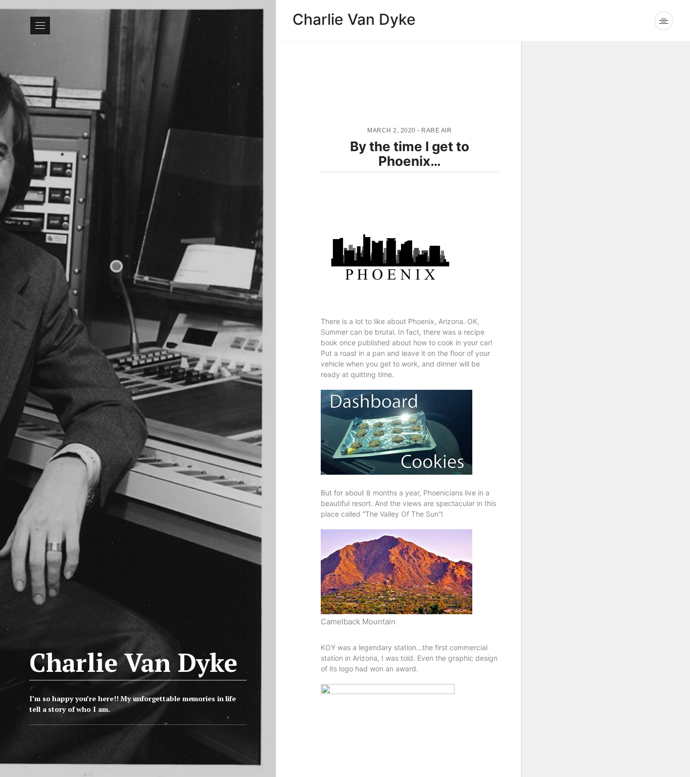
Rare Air (436, 130)
